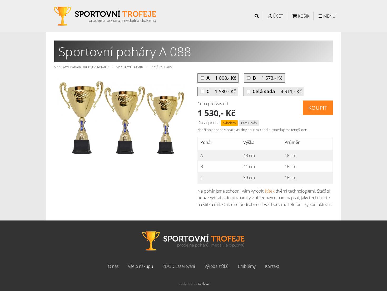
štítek (270, 191)
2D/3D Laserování (178, 266)
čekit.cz (203, 283)
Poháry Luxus (161, 67)
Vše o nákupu (140, 266)
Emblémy (247, 266)
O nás (113, 266)
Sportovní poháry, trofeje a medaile (81, 67)
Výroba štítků (217, 266)
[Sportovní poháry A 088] (122, 116)
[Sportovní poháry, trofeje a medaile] (105, 15)
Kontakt (272, 266)
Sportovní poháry (129, 67)
